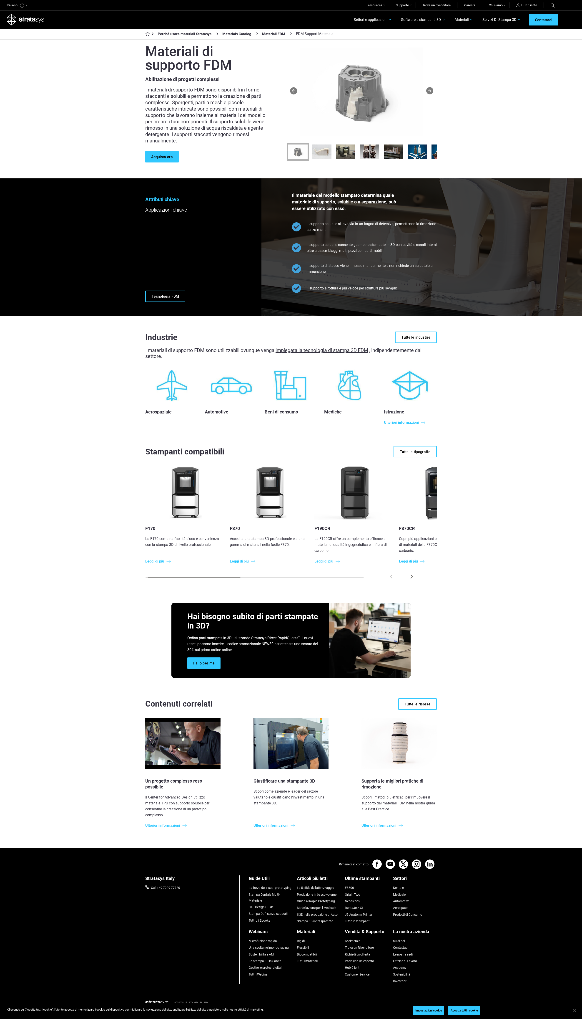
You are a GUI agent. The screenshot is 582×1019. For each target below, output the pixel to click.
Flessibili (303, 947)
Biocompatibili (307, 954)
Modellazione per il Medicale (316, 908)
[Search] (552, 5)
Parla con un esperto (359, 961)
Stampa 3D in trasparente (315, 921)
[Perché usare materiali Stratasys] (217, 34)
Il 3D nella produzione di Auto (317, 914)
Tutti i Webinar (259, 974)
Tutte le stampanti (357, 921)
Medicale (399, 894)
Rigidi (301, 941)
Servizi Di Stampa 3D (499, 20)
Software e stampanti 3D (421, 20)
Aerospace (400, 908)
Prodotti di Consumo (407, 914)
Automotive (401, 901)
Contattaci (400, 947)
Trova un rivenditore (437, 5)
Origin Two (352, 894)
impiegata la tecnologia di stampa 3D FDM (322, 350)
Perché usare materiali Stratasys (184, 34)
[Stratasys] (26, 19)
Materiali (462, 20)
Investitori (400, 981)
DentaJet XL (354, 908)
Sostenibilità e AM (261, 954)
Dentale (398, 888)
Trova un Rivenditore (359, 947)
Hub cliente (529, 5)
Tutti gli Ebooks (259, 920)
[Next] (430, 91)
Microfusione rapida (263, 941)
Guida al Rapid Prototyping (316, 901)
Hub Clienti (352, 967)
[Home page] (146, 34)
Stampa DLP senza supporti (268, 913)
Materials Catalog (236, 34)
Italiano (12, 5)
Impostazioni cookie (428, 1010)
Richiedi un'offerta (357, 954)
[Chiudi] (575, 1011)
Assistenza (352, 941)
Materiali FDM (273, 34)
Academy (399, 967)
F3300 (349, 888)
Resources (374, 5)
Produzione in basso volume (316, 894)
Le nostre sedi (403, 954)
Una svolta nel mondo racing (269, 947)
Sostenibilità (401, 974)
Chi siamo (496, 5)
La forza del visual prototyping (270, 888)
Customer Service (357, 974)
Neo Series (352, 901)
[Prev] (294, 91)
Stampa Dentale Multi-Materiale (264, 897)
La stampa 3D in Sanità (265, 961)
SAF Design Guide (261, 907)
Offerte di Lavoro (405, 961)
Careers (469, 5)
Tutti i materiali (307, 961)
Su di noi (399, 941)
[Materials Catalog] (257, 34)
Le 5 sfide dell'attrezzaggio (315, 888)
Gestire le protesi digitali (265, 967)
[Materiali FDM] (291, 34)
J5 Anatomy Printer (358, 914)
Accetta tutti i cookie (464, 1010)
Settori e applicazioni (370, 20)
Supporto (402, 5)
